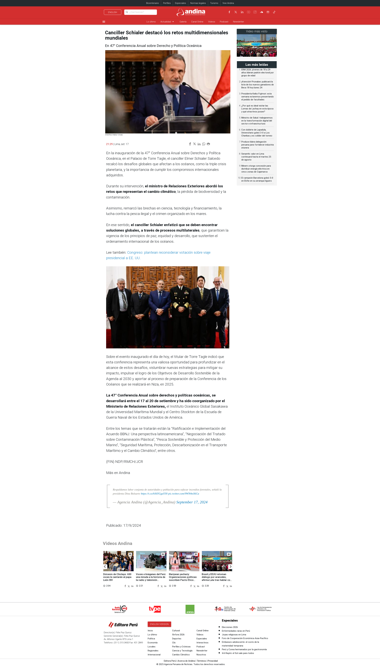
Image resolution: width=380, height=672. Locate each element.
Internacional (154, 654)
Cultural (176, 630)
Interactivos (202, 642)
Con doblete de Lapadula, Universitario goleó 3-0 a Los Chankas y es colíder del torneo (256, 132)
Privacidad (213, 661)
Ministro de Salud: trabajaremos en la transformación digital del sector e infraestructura (257, 120)
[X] (236, 12)
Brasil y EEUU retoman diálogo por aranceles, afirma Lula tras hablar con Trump (217, 578)
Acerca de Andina (186, 661)
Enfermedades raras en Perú (236, 631)
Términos (201, 661)
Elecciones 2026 (230, 627)
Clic (174, 642)
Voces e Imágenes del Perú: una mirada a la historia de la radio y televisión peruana (151, 578)
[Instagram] (255, 12)
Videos (211, 21)
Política (151, 638)
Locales (151, 646)
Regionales (153, 650)
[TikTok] (274, 12)
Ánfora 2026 (178, 634)
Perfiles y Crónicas (181, 646)
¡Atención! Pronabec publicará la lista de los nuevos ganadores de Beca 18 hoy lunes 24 (257, 84)
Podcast (224, 21)
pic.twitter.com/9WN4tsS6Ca (183, 493)
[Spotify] (268, 12)
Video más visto (256, 31)
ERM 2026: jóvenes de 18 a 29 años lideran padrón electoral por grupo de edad (257, 72)
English (112, 12)
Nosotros (201, 654)
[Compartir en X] (129, 586)
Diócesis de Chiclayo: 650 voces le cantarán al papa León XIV (117, 577)
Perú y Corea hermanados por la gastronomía (244, 649)
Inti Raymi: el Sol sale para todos (238, 653)
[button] (104, 566)
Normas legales (198, 3)
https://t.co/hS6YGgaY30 (154, 493)
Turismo (214, 3)
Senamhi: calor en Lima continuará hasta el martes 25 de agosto (256, 156)
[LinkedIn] (242, 12)
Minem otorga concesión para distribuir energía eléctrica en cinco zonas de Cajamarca (256, 168)
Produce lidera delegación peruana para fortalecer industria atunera (257, 144)
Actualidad (167, 21)
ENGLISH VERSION (159, 624)
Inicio (150, 630)
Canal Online (197, 21)
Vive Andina (228, 3)
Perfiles (167, 3)
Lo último (151, 21)
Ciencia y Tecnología (182, 650)
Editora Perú (170, 661)
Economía (152, 642)
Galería (183, 21)
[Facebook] (229, 12)
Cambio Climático (181, 654)
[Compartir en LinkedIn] (132, 586)
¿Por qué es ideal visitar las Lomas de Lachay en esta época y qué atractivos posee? (257, 108)
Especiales (180, 3)
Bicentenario (152, 3)
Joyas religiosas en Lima (234, 634)
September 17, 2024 (192, 502)
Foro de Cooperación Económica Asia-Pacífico (245, 638)
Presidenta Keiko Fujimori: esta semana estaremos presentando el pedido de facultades (257, 96)
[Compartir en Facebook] (126, 586)
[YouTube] (249, 12)
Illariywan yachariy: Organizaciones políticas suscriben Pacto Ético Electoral (183, 578)
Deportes (176, 638)
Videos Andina (117, 543)
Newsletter (238, 21)
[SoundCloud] (262, 12)
